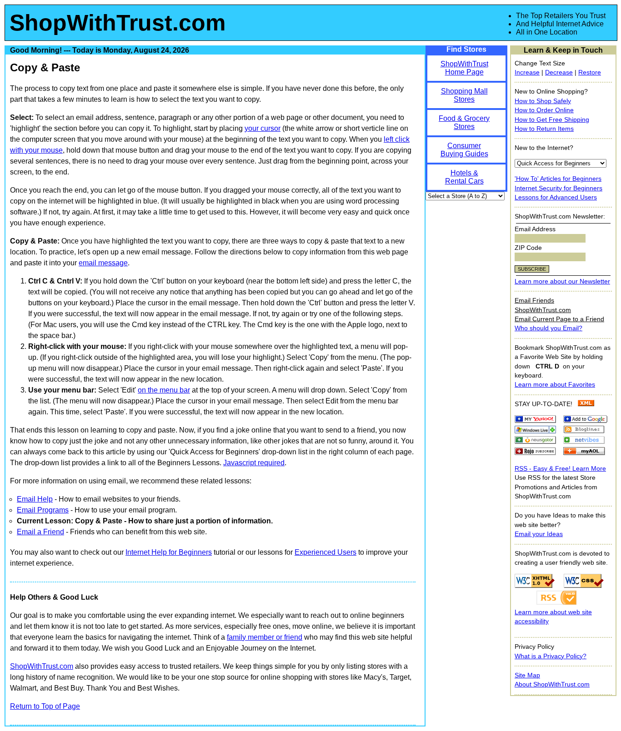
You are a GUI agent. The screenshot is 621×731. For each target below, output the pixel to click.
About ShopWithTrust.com (552, 684)
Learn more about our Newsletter (562, 281)
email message (103, 263)
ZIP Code (528, 247)
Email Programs (43, 510)
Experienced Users (325, 552)
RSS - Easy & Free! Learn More (560, 468)
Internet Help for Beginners (168, 552)
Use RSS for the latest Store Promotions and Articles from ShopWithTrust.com (556, 487)
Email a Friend (40, 532)
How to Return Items (544, 128)
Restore (589, 72)
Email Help (35, 499)
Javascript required (254, 463)
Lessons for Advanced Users (556, 197)
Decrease (559, 72)
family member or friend (264, 637)
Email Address (535, 229)
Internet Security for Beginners (558, 188)
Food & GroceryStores (464, 122)
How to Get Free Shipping (552, 119)
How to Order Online (544, 110)
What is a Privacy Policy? (550, 656)
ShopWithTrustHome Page (464, 68)
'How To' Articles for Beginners (558, 178)
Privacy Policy (534, 646)
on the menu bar (164, 390)
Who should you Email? (548, 328)
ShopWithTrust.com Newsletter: (560, 216)
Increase (527, 72)
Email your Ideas (539, 534)
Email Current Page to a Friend (559, 319)
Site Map (527, 675)
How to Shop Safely (543, 101)
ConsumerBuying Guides (464, 150)
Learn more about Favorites (555, 384)
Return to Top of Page (45, 706)
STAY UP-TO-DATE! (543, 404)
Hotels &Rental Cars (464, 177)
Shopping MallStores (464, 95)
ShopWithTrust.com (117, 22)
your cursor (262, 128)
